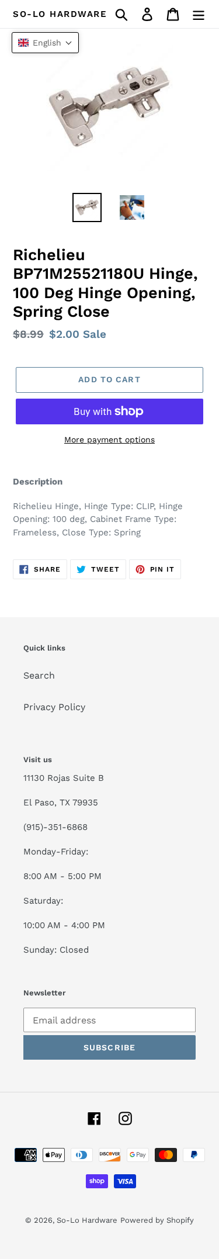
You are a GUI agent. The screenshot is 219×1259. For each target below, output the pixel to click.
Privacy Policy (54, 706)
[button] (45, 43)
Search (39, 675)
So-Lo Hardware (60, 14)
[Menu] (198, 14)
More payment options (109, 439)
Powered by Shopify (157, 1220)
